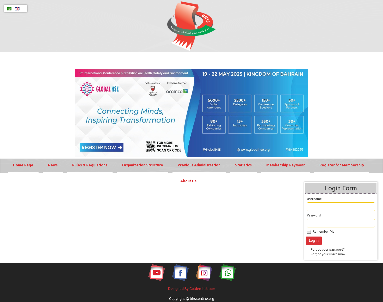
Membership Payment (285, 165)
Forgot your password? (327, 249)
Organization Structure (142, 165)
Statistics (243, 165)
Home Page (23, 165)
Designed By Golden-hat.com (191, 289)
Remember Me (324, 231)
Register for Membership (341, 165)
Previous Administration (199, 165)
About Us (188, 181)
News (53, 165)
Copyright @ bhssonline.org (191, 299)
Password (314, 215)
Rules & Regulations (89, 165)
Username (314, 199)
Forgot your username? (328, 254)
